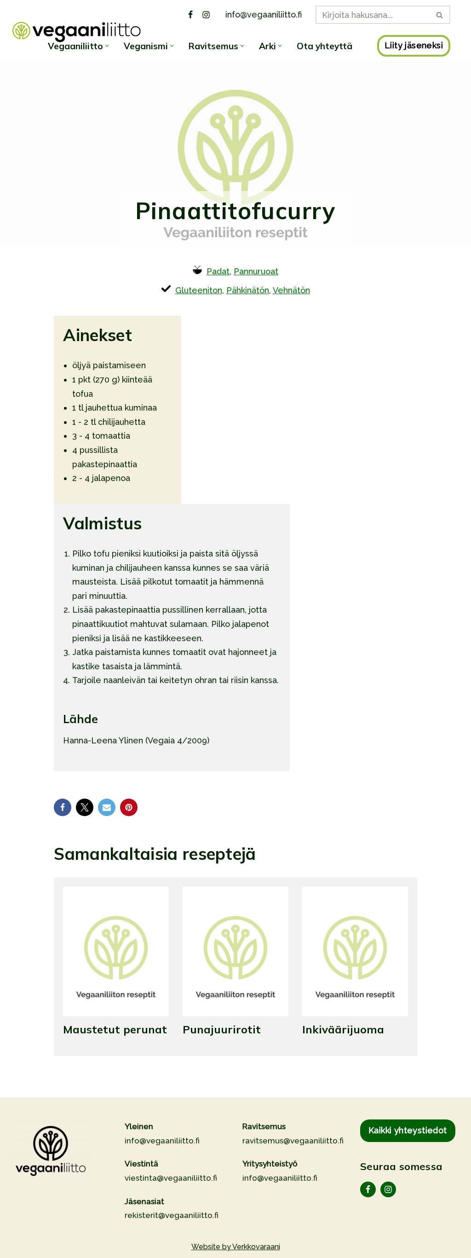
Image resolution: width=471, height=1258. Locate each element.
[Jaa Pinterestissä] (129, 807)
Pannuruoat (256, 271)
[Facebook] (190, 14)
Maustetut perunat (115, 1029)
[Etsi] (440, 15)
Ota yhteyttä (324, 46)
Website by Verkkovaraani (235, 1246)
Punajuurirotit (222, 1029)
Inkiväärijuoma (343, 1029)
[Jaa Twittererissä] (84, 807)
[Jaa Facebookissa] (62, 807)
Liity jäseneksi (414, 45)
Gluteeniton (198, 290)
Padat (218, 271)
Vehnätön (291, 290)
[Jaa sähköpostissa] (106, 807)
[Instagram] (206, 14)
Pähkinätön (247, 290)
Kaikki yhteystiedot (407, 1130)
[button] (107, 45)
